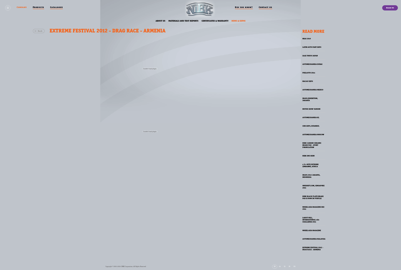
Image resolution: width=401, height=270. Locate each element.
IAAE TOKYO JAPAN (310, 56)
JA (280, 266)
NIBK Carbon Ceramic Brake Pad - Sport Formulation (311, 145)
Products (38, 7)
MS (294, 266)
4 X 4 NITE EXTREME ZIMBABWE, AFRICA (310, 165)
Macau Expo (307, 81)
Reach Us (390, 8)
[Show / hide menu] (7, 7)
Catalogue (56, 7)
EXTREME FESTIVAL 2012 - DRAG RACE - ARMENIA (312, 248)
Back (40, 31)
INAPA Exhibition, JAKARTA (310, 99)
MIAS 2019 (306, 38)
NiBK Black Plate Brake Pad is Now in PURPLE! (313, 197)
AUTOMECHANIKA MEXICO (312, 90)
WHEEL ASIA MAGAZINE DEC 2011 (313, 208)
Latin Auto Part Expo (311, 47)
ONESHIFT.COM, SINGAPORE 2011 (313, 186)
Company (22, 7)
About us (160, 20)
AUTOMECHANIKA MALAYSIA (313, 239)
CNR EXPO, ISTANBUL (310, 126)
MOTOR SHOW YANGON (311, 109)
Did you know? (244, 7)
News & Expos (239, 20)
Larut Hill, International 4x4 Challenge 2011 (310, 220)
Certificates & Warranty (215, 20)
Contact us (265, 7)
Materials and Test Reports (183, 20)
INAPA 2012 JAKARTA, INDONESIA (311, 176)
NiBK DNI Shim (308, 156)
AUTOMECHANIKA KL (310, 117)
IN (289, 266)
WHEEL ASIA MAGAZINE (311, 230)
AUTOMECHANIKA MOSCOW (313, 134)
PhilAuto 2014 (308, 73)
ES (284, 266)
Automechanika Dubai (312, 64)
